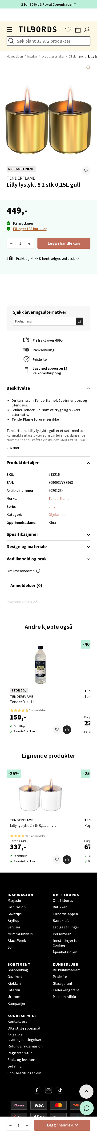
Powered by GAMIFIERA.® (22, 601)
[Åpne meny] (9, 30)
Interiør (32, 56)
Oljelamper (76, 56)
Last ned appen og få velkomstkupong (50, 370)
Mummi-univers (20, 933)
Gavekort (15, 976)
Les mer (13, 447)
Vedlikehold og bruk (27, 559)
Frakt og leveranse (22, 1059)
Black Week (17, 940)
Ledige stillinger (66, 927)
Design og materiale (27, 546)
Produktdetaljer (23, 462)
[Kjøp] (67, 729)
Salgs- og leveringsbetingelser (24, 1037)
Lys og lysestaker (52, 56)
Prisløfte (40, 359)
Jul (10, 947)
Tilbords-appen (65, 913)
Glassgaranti (63, 983)
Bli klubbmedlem (67, 970)
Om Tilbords (63, 900)
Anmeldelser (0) (26, 585)
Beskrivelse (18, 388)
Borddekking (18, 970)
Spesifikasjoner (22, 534)
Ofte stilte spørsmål (24, 1028)
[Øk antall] (29, 243)
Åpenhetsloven (65, 952)
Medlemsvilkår (64, 996)
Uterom (14, 996)
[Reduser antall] (11, 243)
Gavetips (15, 913)
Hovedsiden (15, 56)
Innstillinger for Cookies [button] (66, 943)
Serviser (14, 927)
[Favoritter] (57, 729)
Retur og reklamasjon (25, 1046)
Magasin (14, 900)
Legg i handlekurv (64, 243)
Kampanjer (16, 1003)
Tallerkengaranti (66, 990)
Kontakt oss (17, 1021)
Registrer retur (20, 1053)
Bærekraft (61, 920)
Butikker (60, 907)
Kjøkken (14, 983)
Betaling (15, 1066)
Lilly (51, 506)
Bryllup (13, 920)
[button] (86, 170)
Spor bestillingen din (24, 1073)
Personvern (62, 933)
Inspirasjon (17, 907)
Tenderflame (21, 178)
